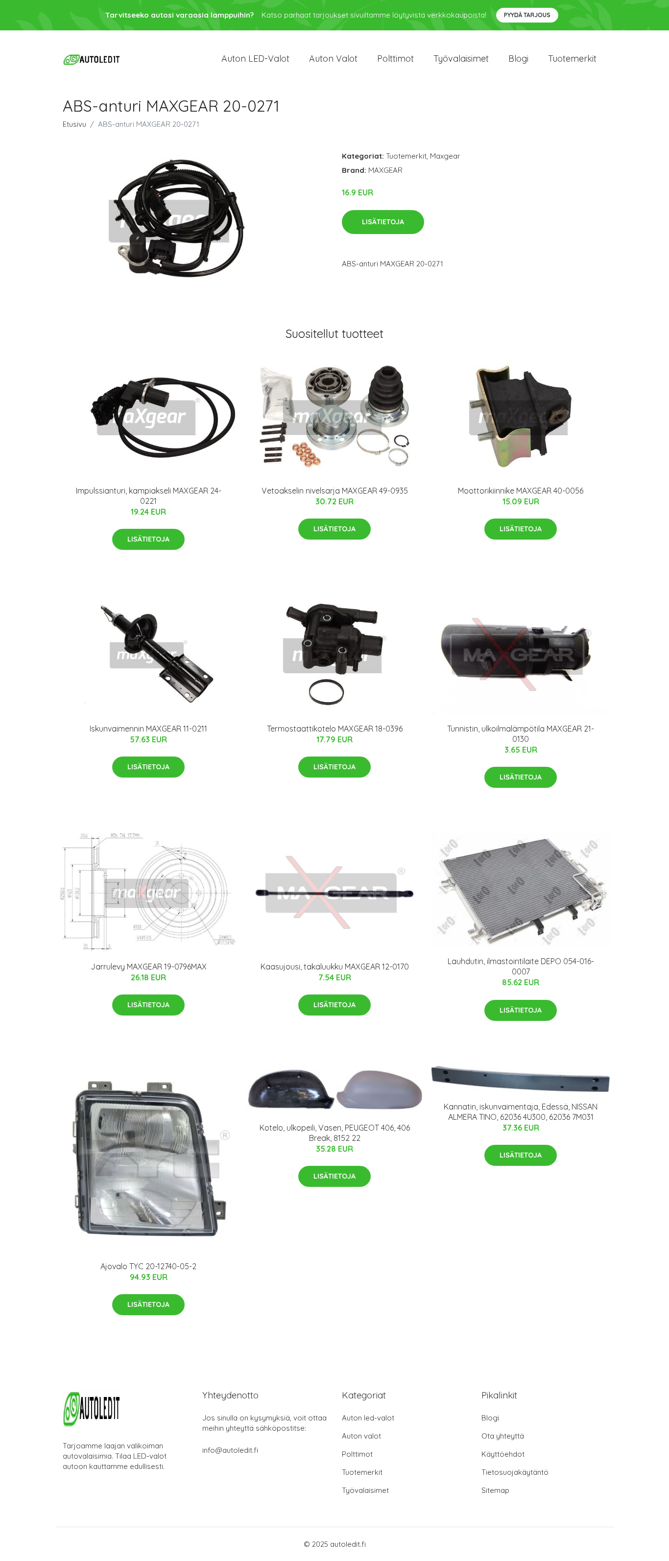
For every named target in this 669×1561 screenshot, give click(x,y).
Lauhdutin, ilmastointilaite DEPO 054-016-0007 (521, 966)
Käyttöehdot (503, 1454)
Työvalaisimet (461, 58)
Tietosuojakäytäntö (515, 1472)
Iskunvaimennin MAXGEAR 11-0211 (148, 728)
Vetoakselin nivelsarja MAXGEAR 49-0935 (335, 491)
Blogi (518, 58)
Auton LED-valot (255, 58)
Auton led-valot (368, 1417)
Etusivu (74, 124)
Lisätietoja (383, 221)
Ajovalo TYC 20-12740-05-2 (148, 1266)
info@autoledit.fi (230, 1450)
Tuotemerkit (572, 58)
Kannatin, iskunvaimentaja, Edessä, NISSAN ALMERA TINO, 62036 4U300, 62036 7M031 (520, 1112)
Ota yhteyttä (502, 1436)
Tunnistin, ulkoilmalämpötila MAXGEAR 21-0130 (520, 734)
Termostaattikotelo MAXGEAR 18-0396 (335, 728)
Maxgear (445, 156)
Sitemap (495, 1490)
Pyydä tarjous (527, 15)
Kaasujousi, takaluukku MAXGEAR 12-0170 (335, 966)
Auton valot (333, 58)
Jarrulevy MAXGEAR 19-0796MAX (149, 966)
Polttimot (395, 58)
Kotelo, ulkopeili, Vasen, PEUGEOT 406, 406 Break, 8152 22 (335, 1133)
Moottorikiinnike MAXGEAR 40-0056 (520, 491)
